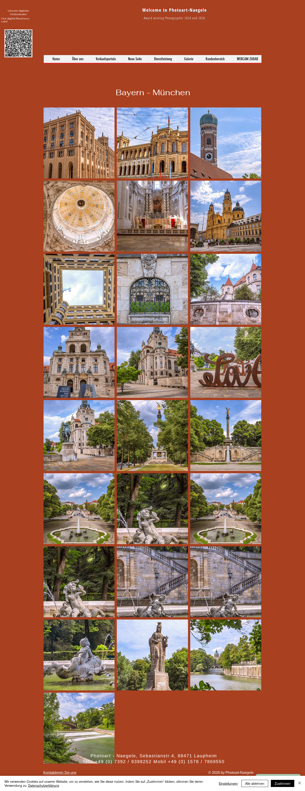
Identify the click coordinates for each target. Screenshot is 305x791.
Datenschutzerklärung (43, 785)
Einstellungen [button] (228, 783)
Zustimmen (282, 783)
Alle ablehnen (254, 783)
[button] (186, 59)
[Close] (299, 783)
